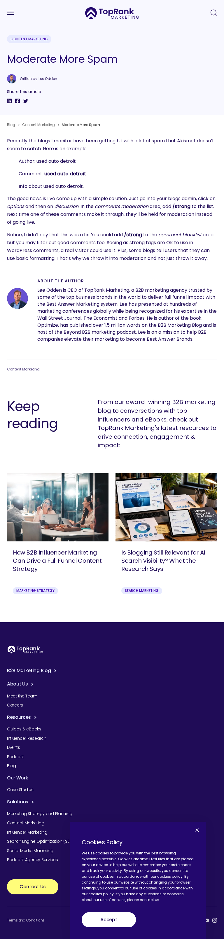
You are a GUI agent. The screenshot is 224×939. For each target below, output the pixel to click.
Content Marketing (29, 38)
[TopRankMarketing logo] (112, 13)
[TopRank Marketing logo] (25, 649)
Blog (11, 124)
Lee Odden (47, 78)
